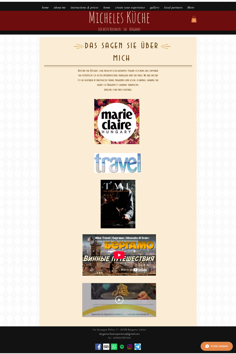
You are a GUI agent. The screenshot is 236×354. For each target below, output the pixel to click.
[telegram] (138, 347)
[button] (194, 19)
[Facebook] (98, 347)
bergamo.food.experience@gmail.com (119, 334)
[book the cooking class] (114, 347)
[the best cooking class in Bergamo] (106, 347)
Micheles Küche (119, 19)
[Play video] (119, 300)
